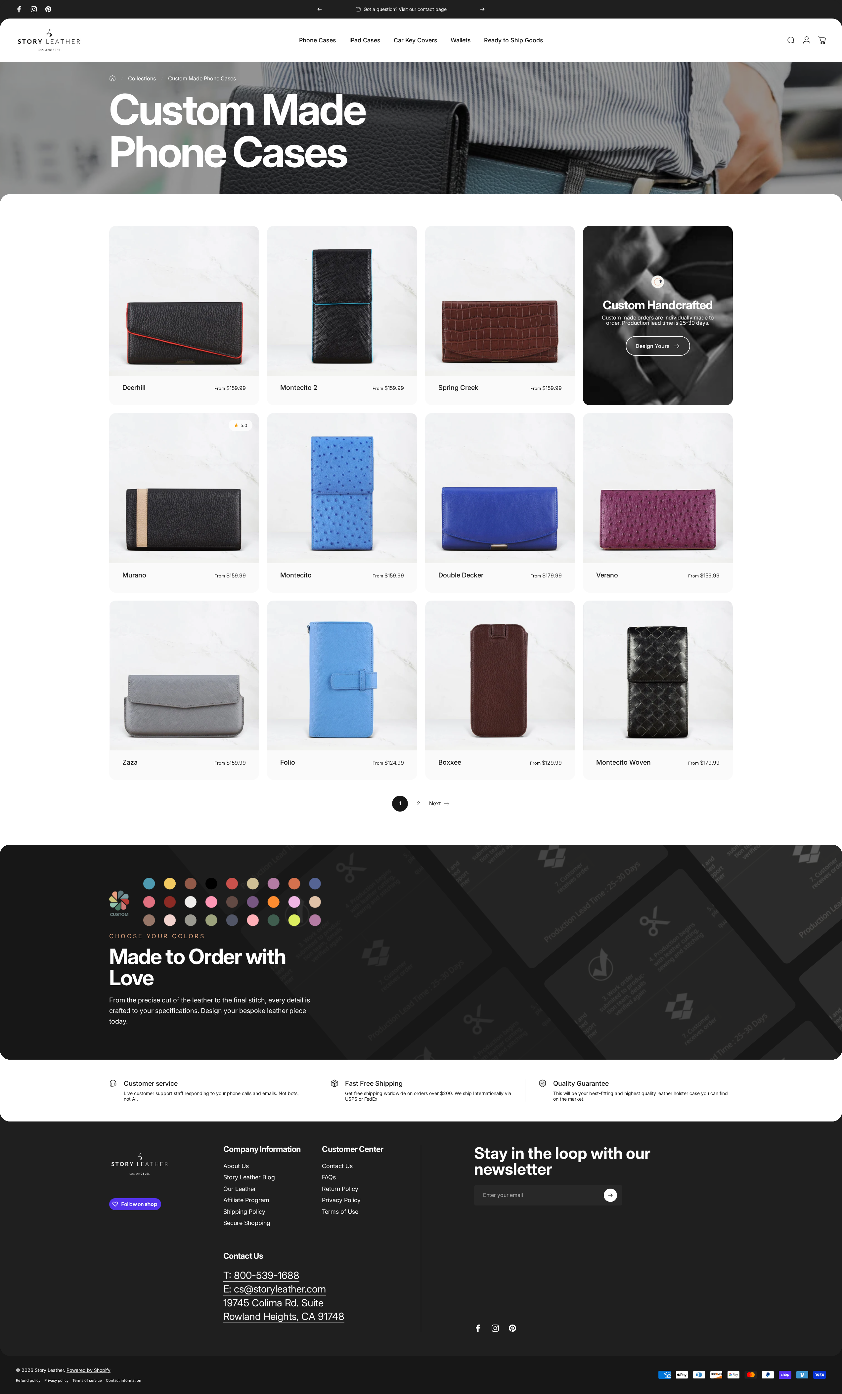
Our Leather (239, 1188)
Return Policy (340, 1188)
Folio (287, 762)
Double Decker (460, 575)
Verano (607, 575)
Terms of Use (340, 1211)
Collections (142, 78)
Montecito (296, 575)
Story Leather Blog (249, 1177)
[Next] (482, 9)
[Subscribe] (610, 1195)
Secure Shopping (246, 1222)
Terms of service (87, 1380)
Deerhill (134, 388)
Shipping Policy (244, 1211)
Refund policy (28, 1380)
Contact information (123, 1380)
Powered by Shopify (88, 1370)
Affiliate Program (246, 1200)
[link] (658, 346)
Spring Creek (458, 388)
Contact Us (337, 1165)
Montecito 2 (298, 388)
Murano (134, 575)
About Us (236, 1165)
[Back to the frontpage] (112, 78)
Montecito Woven (623, 762)
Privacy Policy (341, 1200)
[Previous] (319, 9)
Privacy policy (56, 1380)
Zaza (130, 762)
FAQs (329, 1177)
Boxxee (449, 762)
